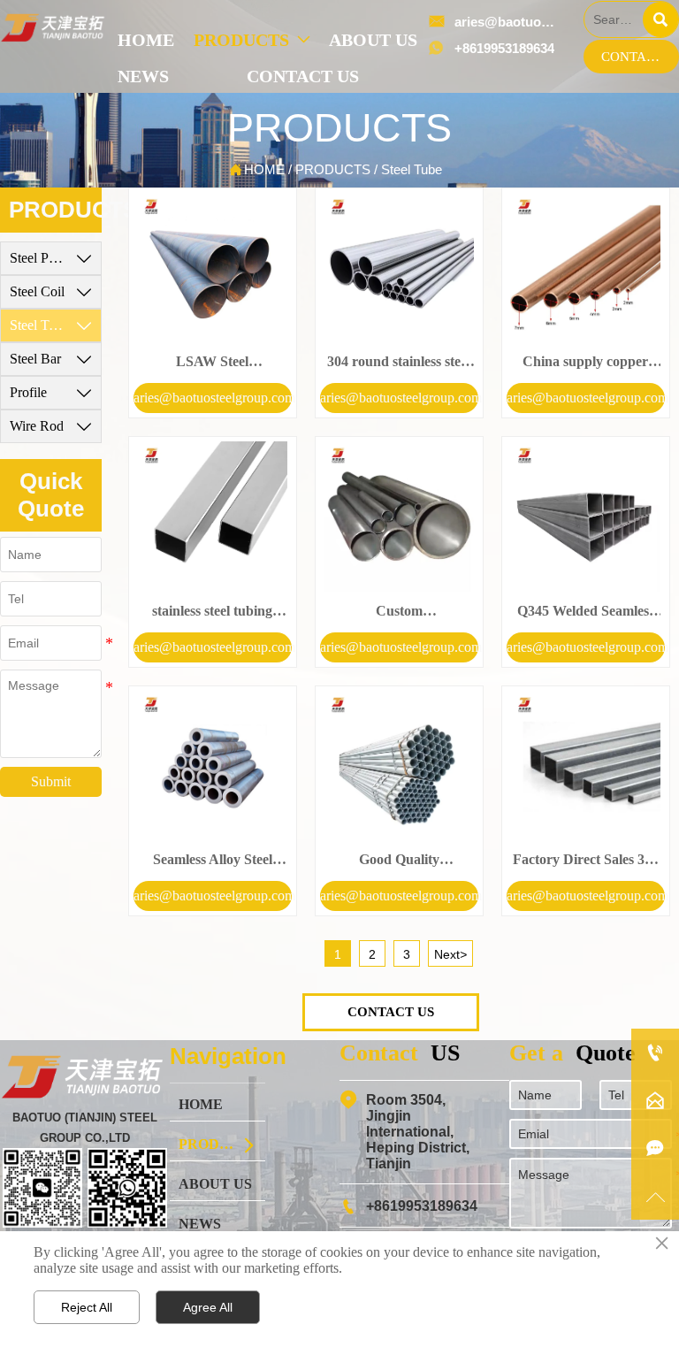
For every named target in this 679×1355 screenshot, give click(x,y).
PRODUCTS (332, 169)
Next (450, 954)
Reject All (86, 1307)
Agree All (208, 1307)
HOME (264, 169)
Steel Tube (411, 169)
